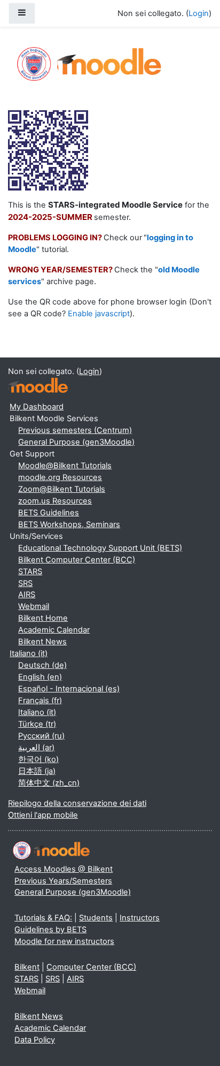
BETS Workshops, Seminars (69, 524)
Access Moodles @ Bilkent (63, 869)
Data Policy (34, 1040)
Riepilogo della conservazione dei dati (77, 803)
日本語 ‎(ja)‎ (37, 771)
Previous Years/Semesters (63, 881)
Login (198, 13)
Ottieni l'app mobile (43, 815)
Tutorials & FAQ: (43, 918)
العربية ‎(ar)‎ (36, 747)
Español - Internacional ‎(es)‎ (69, 689)
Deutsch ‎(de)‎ (42, 665)
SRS (25, 583)
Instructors (140, 918)
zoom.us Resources (55, 501)
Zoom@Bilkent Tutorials (61, 489)
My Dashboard (37, 407)
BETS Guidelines (48, 512)
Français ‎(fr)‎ (40, 700)
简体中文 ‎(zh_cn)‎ (49, 783)
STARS (30, 571)
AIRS (26, 594)
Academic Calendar (54, 630)
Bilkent (27, 967)
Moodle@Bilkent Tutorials (65, 465)
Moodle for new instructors (64, 941)
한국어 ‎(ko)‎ (38, 759)
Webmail (33, 606)
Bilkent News (42, 641)
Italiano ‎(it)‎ (29, 653)
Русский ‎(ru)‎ (41, 736)
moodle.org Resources (60, 477)
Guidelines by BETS (50, 929)
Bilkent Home (43, 618)
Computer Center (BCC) (91, 967)
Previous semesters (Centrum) (75, 430)
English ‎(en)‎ (40, 677)
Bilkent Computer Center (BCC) (76, 560)
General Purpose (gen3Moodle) (76, 442)
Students (96, 918)
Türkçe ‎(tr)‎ (37, 724)
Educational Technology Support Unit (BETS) (100, 548)
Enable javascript (99, 313)
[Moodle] (38, 385)
